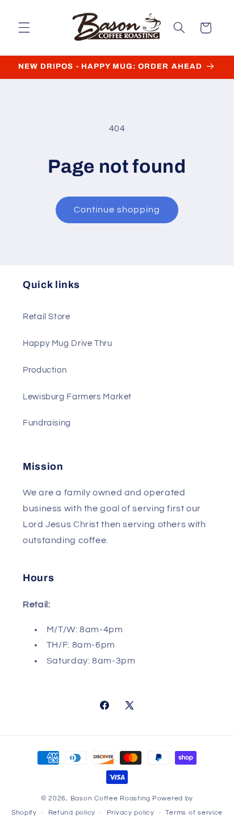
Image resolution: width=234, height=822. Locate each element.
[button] (24, 28)
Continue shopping (117, 209)
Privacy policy (130, 813)
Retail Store (46, 316)
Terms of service (194, 813)
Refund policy (72, 813)
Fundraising (47, 423)
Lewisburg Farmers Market (77, 397)
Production (44, 370)
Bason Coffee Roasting (110, 798)
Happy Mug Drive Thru (67, 343)
